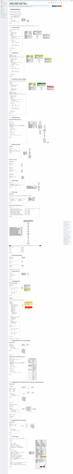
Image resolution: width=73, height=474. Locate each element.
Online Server (4, 5)
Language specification (17, 2)
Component (21, 0)
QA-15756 (11, 115)
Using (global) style (66, 234)
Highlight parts (66, 223)
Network (39, 0)
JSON (58, 0)
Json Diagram (23, 2)
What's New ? (4, 2)
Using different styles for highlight (67, 225)
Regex (36, 0)
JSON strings (65, 230)
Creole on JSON (66, 244)
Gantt (48, 0)
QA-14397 (11, 279)
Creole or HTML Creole (16, 438)
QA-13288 (18, 338)
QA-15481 (11, 402)
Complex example (66, 221)
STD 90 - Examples (17, 269)
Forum (3, 10)
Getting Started (4, 3)
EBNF (56, 0)
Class (15, 0)
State (24, 0)
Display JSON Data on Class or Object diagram (67, 236)
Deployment (30, 0)
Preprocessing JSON (36, 25)
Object (27, 0)
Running (3, 6)
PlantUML (11, 2)
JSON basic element (66, 226)
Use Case (13, 0)
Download (3, 9)
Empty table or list (66, 233)
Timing (33, 0)
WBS (54, 0)
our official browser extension (33, 5)
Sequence (9, 0)
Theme (3, 12)
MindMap (51, 0)
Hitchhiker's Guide (4, 17)
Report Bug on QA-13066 (36, 245)
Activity (18, 0)
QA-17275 (11, 434)
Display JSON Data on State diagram (67, 242)
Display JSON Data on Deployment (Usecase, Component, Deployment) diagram (67, 239)
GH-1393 (14, 115)
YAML (60, 0)
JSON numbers (66, 229)
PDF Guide (3, 16)
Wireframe (42, 0)
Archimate (45, 0)
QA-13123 (14, 338)
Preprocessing (4, 13)
